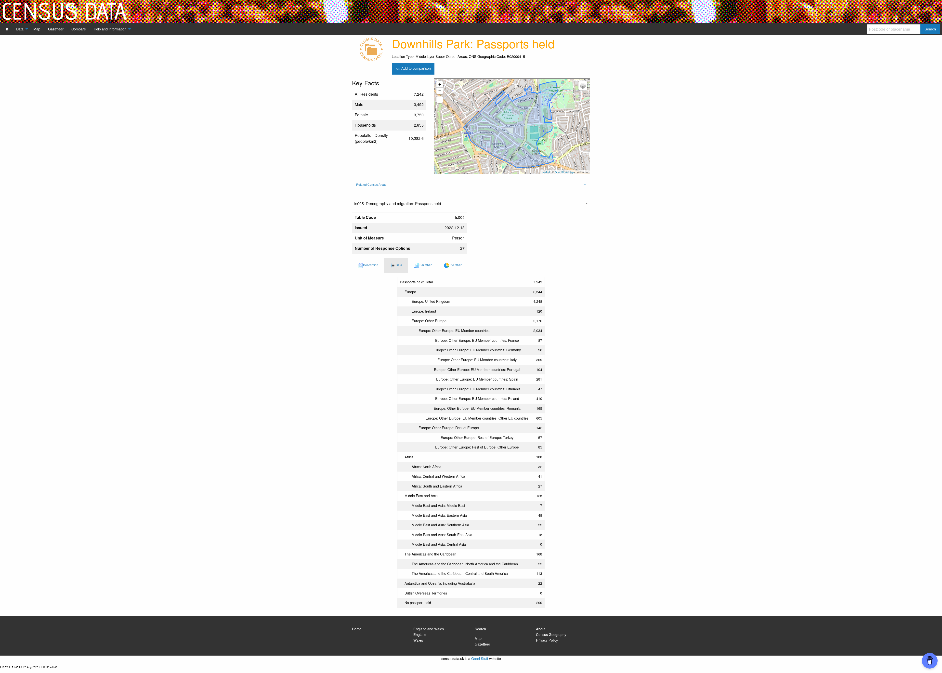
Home (356, 628)
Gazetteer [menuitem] (56, 28)
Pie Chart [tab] (455, 265)
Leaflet (546, 172)
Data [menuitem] (20, 28)
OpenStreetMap (564, 172)
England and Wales (428, 628)
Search (480, 628)
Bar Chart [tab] (425, 265)
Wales (418, 640)
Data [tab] (398, 265)
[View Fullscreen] (439, 99)
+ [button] (439, 84)
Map (478, 638)
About (540, 628)
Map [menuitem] (36, 28)
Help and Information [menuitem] (110, 28)
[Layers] (582, 85)
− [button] (439, 90)
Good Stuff (479, 658)
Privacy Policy (547, 640)
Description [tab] (370, 265)
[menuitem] (7, 29)
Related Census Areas (371, 184)
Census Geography (551, 634)
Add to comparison (415, 68)
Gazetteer (482, 644)
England (419, 634)
